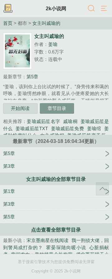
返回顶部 (102, 188)
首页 (7, 23)
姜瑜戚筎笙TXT (32, 128)
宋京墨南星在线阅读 (47, 240)
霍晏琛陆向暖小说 (66, 247)
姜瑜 (53, 44)
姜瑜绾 (94, 128)
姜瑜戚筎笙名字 (43, 121)
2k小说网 (56, 8)
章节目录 (57, 108)
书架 (7, 8)
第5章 (32, 76)
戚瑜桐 (70, 121)
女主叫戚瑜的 (46, 23)
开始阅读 (20, 108)
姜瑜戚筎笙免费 (67, 128)
